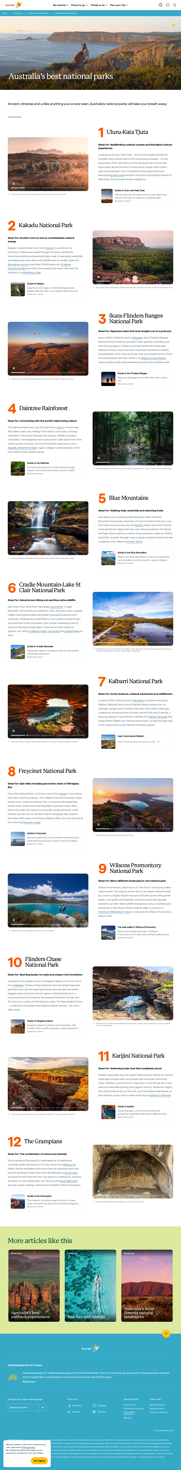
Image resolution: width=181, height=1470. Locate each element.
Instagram (102, 1406)
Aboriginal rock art (18, 264)
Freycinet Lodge (31, 822)
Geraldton (139, 700)
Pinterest (102, 1412)
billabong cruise (32, 272)
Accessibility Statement (129, 1413)
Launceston (56, 606)
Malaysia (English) (18, 1407)
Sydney (139, 525)
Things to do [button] (97, 5)
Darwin (50, 247)
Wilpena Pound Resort (153, 358)
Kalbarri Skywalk (157, 716)
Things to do (18, 13)
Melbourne (69, 1164)
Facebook (76, 1406)
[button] (13, 183)
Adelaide (137, 337)
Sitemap (127, 1418)
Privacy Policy (130, 1405)
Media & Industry (157, 1405)
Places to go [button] (78, 5)
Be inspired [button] (59, 5)
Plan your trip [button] (117, 5)
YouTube (76, 1412)
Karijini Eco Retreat (160, 1095)
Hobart (63, 793)
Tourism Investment (159, 1412)
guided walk (117, 175)
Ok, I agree (39, 1460)
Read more (29, 1381)
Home (4, 13)
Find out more (28, 1447)
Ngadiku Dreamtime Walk (22, 447)
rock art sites (70, 1172)
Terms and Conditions (133, 1408)
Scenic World (134, 541)
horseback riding (37, 631)
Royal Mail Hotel (68, 1180)
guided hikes (72, 631)
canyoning (54, 631)
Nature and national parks (38, 13)
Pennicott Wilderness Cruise (114, 911)
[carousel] (48, 164)
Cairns (60, 427)
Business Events (157, 1408)
